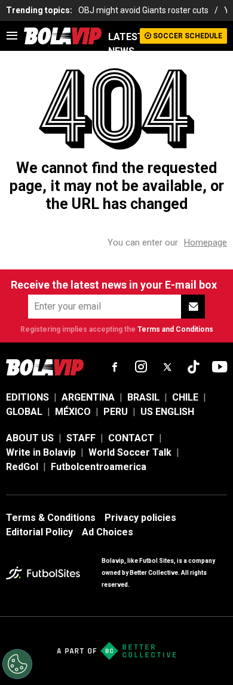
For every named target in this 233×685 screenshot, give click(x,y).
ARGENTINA (88, 397)
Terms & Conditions (51, 517)
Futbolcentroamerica (98, 466)
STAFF (81, 438)
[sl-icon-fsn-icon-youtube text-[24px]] (220, 367)
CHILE (185, 397)
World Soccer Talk (129, 452)
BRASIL (143, 397)
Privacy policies (140, 517)
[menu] (12, 36)
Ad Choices (107, 532)
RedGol (22, 466)
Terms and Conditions (175, 329)
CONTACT (131, 438)
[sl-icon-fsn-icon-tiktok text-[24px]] (193, 367)
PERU (115, 411)
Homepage (205, 242)
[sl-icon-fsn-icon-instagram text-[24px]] (141, 367)
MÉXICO (73, 411)
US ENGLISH (167, 411)
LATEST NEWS (124, 44)
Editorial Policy (39, 532)
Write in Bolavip (41, 452)
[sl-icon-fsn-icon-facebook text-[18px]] (115, 367)
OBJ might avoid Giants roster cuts (143, 10)
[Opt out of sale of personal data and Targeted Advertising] (17, 664)
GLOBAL (24, 411)
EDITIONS (27, 397)
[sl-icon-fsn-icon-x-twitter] (167, 367)
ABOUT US (30, 438)
